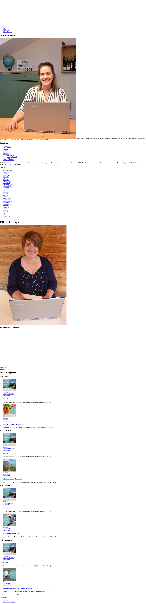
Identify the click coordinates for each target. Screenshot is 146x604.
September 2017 (7, 205)
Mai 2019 (6, 177)
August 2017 (6, 207)
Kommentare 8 (7, 421)
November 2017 (7, 202)
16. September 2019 (8, 394)
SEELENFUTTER (8, 160)
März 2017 (6, 214)
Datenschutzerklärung (9, 602)
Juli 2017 (5, 208)
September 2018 (7, 187)
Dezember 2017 (7, 201)
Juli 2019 (5, 174)
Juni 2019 (6, 175)
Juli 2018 (5, 190)
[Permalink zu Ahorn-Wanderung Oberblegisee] (9, 471)
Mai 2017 (6, 211)
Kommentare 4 (7, 395)
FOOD (5, 152)
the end (5, 398)
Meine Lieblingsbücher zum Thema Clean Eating (17, 588)
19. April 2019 (7, 419)
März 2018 (6, 196)
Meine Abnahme (7, 32)
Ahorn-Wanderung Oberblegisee (12, 479)
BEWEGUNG (7, 148)
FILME (5, 151)
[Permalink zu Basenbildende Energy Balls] (9, 525)
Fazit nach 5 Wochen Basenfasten (13, 424)
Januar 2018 (6, 199)
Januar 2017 (6, 218)
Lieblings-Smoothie (12, 157)
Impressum (6, 600)
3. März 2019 (7, 474)
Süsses (8, 158)
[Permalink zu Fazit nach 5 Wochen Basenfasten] (9, 416)
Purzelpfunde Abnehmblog (73, 12)
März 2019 (6, 180)
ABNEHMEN (7, 146)
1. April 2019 (6, 528)
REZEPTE (6, 154)
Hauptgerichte (10, 155)
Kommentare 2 (7, 530)
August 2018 (6, 189)
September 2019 (7, 171)
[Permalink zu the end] (9, 391)
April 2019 (6, 178)
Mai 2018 (6, 193)
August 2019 (6, 172)
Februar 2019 (7, 181)
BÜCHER (6, 149)
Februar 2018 (7, 198)
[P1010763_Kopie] (33, 324)
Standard (5, 392)
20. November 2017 (8, 583)
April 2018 (6, 195)
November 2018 (7, 184)
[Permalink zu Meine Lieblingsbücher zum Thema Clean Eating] (9, 580)
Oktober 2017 (7, 204)
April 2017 (6, 213)
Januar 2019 (6, 183)
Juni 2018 (6, 192)
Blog (4, 29)
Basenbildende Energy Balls (11, 533)
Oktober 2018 (7, 186)
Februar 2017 (7, 216)
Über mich (6, 30)
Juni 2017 (6, 210)
